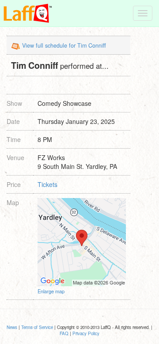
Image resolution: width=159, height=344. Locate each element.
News (12, 327)
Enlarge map (51, 291)
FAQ (64, 333)
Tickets (47, 184)
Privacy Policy (85, 333)
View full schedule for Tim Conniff (64, 45)
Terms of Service (37, 327)
